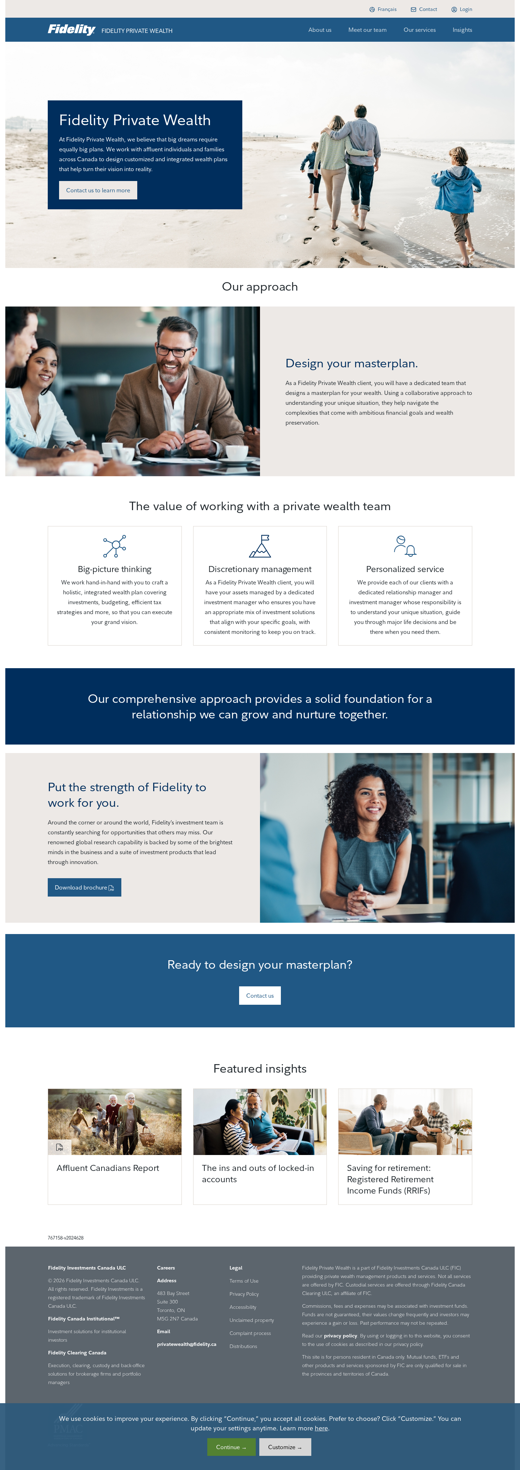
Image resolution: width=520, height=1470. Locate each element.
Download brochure (82, 887)
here (321, 1428)
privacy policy (340, 1335)
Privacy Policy (244, 1294)
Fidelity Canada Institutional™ (84, 1319)
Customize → (285, 1447)
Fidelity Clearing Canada (77, 1352)
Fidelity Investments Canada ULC (87, 1268)
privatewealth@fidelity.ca (186, 1344)
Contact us (260, 995)
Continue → (231, 1447)
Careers (166, 1268)
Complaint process (250, 1333)
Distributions (243, 1346)
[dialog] (260, 1436)
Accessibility (243, 1307)
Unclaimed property (252, 1320)
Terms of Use (244, 1281)
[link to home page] (72, 30)
